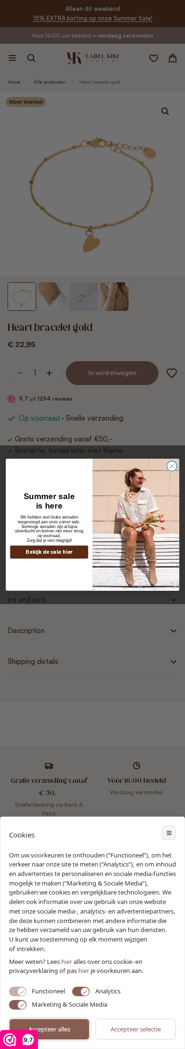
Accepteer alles (49, 1029)
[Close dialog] (172, 466)
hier (83, 970)
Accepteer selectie (136, 1029)
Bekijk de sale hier (49, 552)
